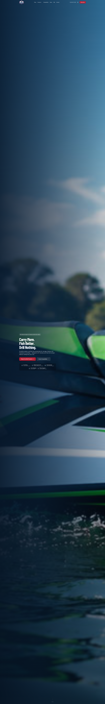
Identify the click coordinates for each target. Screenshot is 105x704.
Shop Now (83, 2)
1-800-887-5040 (73, 2)
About (51, 2)
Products (39, 2)
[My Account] (78, 2)
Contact (57, 2)
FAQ (54, 2)
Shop (35, 2)
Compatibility (45, 2)
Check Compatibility (42, 359)
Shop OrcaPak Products (26, 359)
